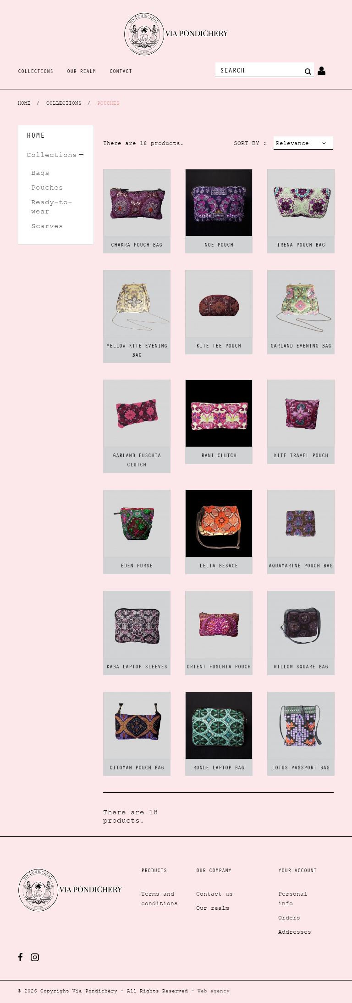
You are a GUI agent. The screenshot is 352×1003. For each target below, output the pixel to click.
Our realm (212, 908)
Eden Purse (137, 566)
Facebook (20, 957)
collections (35, 72)
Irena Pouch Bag (301, 245)
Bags (40, 172)
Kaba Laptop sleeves (136, 667)
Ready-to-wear (51, 206)
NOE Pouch (218, 245)
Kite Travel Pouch (301, 456)
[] (307, 71)
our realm (81, 72)
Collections (52, 155)
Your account (297, 871)
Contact (121, 72)
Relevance (291, 145)
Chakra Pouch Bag (136, 245)
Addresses (294, 932)
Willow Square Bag (301, 667)
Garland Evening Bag (300, 346)
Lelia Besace (218, 566)
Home (36, 136)
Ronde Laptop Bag (218, 768)
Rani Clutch (218, 456)
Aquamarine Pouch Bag (301, 566)
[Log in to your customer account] (321, 69)
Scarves (47, 226)
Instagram (35, 957)
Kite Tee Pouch (218, 346)
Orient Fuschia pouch (219, 667)
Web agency (214, 990)
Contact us (214, 893)
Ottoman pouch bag (137, 768)
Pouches (47, 187)
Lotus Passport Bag (301, 768)
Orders (289, 917)
